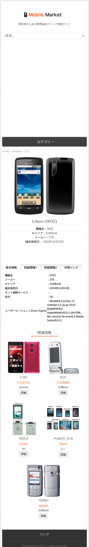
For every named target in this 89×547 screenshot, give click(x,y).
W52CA (24, 438)
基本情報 (11, 267)
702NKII (43, 500)
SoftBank (51, 233)
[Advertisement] (44, 88)
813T (63, 377)
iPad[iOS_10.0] (63, 438)
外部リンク (71, 267)
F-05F (23, 377)
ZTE (51, 237)
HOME (5, 151)
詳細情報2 (50, 267)
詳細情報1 (30, 267)
